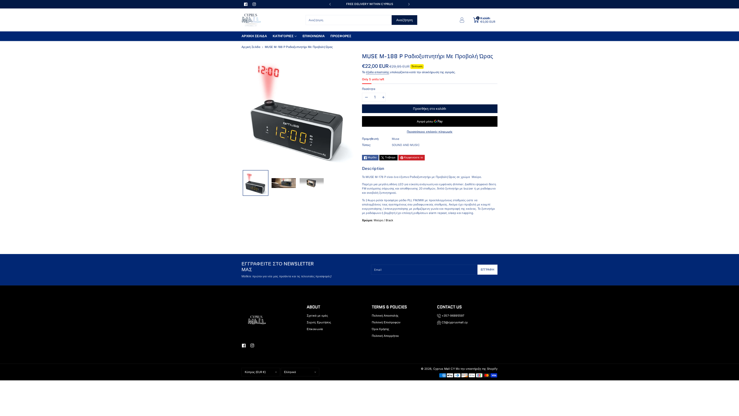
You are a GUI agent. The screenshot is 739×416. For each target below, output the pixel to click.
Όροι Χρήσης (380, 329)
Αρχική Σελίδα (251, 47)
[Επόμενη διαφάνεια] (409, 4)
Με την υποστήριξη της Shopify (476, 369)
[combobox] (361, 20)
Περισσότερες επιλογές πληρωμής (430, 131)
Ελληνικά (290, 372)
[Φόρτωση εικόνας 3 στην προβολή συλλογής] (311, 182)
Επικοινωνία (315, 329)
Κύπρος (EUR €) (255, 372)
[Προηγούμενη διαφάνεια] (330, 4)
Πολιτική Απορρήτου (385, 336)
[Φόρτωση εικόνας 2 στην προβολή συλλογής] (283, 182)
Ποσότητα (368, 89)
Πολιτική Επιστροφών (386, 322)
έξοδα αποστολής (377, 72)
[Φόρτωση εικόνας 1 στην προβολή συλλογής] (255, 182)
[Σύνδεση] (462, 20)
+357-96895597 (453, 315)
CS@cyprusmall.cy (455, 322)
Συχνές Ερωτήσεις (319, 322)
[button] (484, 20)
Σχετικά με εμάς (317, 315)
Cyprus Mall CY (444, 369)
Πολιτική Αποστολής (385, 315)
